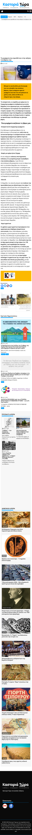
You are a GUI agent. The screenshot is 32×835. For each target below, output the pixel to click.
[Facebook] (2, 285)
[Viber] (8, 285)
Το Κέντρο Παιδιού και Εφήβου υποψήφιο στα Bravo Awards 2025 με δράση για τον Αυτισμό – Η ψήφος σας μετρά (16, 363)
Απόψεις (3, 354)
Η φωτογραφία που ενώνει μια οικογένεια (7, 306)
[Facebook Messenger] (11, 285)
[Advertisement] (16, 37)
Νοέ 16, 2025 (5, 371)
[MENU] (30, 11)
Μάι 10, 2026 (6, 428)
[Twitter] (5, 285)
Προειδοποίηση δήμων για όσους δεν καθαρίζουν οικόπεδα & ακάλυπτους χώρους (24, 308)
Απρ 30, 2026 (6, 451)
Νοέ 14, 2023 (5, 397)
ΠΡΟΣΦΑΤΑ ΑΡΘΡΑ (8, 414)
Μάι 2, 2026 (20, 428)
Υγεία (2, 288)
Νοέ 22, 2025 (5, 343)
